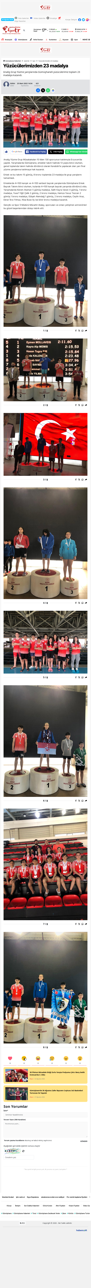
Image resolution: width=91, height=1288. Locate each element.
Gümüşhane (22, 40)
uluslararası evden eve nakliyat (52, 1197)
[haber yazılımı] (81, 1230)
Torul (33, 1213)
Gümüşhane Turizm (82, 1213)
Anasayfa (8, 40)
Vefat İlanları (38, 40)
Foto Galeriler (23, 18)
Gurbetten (53, 40)
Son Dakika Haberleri (31, 1206)
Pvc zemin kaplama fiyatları (77, 1197)
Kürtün (70, 1213)
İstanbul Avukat (8, 1197)
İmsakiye (53, 18)
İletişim (74, 19)
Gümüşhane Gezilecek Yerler (48, 1213)
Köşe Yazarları (20, 21)
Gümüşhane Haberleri (13, 61)
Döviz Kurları (47, 1206)
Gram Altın (81, 29)
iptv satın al (20, 1197)
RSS (23, 1223)
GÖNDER (83, 1141)
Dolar (52, 29)
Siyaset (65, 40)
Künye (67, 19)
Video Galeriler (40, 18)
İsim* (6, 1110)
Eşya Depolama (33, 1197)
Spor (76, 40)
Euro (65, 29)
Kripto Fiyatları (74, 1206)
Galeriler (27, 61)
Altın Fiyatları (60, 1206)
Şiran (63, 1213)
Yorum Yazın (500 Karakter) (15, 1119)
